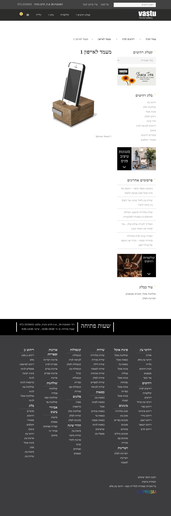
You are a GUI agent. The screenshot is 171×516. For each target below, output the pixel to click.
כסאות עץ (100, 397)
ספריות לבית (51, 364)
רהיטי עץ (151, 102)
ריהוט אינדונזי (144, 411)
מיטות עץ (76, 431)
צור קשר (147, 378)
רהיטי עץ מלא (144, 359)
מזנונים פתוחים (124, 427)
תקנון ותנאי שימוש (147, 477)
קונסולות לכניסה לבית (75, 357)
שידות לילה (99, 364)
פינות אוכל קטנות (123, 398)
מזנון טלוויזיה (121, 411)
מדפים (54, 435)
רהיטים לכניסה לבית (146, 125)
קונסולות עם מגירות (75, 389)
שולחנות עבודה (53, 390)
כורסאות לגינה (27, 382)
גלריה (148, 364)
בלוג (31, 405)
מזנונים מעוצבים (133, 294)
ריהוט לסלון (150, 116)
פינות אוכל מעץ (29, 445)
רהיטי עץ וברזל (144, 402)
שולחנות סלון (149, 107)
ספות (78, 402)
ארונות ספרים (50, 373)
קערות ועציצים (50, 426)
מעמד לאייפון (104, 39)
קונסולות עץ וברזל (75, 371)
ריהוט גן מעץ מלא (28, 357)
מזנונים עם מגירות (123, 440)
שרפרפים (100, 429)
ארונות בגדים (51, 368)
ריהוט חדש (146, 429)
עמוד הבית (151, 39)
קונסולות (75, 350)
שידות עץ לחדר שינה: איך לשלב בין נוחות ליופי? (137, 202)
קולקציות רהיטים (147, 395)
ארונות (54, 378)
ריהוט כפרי (146, 406)
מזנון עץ (124, 415)
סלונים (77, 396)
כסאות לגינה (99, 424)
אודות (148, 355)
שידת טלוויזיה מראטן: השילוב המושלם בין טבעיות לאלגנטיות (138, 214)
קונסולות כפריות (77, 380)
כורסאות (77, 406)
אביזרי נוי (53, 431)
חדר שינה (151, 121)
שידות (101, 350)
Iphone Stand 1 (104, 136)
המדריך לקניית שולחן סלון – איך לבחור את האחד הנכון (137, 226)
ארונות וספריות (52, 352)
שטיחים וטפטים (77, 451)
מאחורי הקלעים (148, 139)
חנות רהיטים (145, 368)
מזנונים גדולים (121, 433)
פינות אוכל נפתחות (123, 380)
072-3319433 (25, 4)
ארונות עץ (29, 438)
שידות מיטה (75, 435)
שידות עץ (29, 456)
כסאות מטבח (98, 420)
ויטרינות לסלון (149, 298)
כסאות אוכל (122, 359)
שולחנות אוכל (149, 294)
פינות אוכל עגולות (123, 371)
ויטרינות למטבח (124, 460)
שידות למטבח (98, 368)
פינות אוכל (151, 111)
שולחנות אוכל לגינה (27, 398)
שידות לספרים (98, 382)
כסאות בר (123, 364)
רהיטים (146, 383)
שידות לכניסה (98, 387)
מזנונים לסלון (74, 420)
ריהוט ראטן (145, 420)
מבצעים (147, 373)
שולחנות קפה (50, 397)
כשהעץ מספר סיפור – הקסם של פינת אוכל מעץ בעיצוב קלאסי (137, 190)
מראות (54, 417)
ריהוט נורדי (146, 415)
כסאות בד (100, 415)
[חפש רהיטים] (117, 4)
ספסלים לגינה (27, 368)
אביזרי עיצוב (53, 409)
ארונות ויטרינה (50, 359)
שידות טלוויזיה (98, 355)
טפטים (54, 421)
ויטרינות (123, 448)
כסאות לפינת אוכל (98, 404)
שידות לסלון (99, 378)
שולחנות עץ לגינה (28, 389)
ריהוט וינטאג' (145, 424)
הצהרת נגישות (149, 481)
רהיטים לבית (128, 39)
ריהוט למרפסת (27, 364)
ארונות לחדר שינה (75, 442)
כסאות (100, 392)
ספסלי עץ (100, 433)
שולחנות (52, 383)
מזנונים (123, 405)
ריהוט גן (29, 350)
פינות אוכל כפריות (123, 389)
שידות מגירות (98, 359)
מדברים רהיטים (148, 135)
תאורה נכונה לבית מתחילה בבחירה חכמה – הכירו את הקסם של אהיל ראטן (137, 240)
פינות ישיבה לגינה (28, 375)
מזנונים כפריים (121, 420)
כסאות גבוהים (98, 411)
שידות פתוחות (98, 373)
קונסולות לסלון (74, 364)
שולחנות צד (51, 402)
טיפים (153, 130)
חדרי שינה (74, 425)
